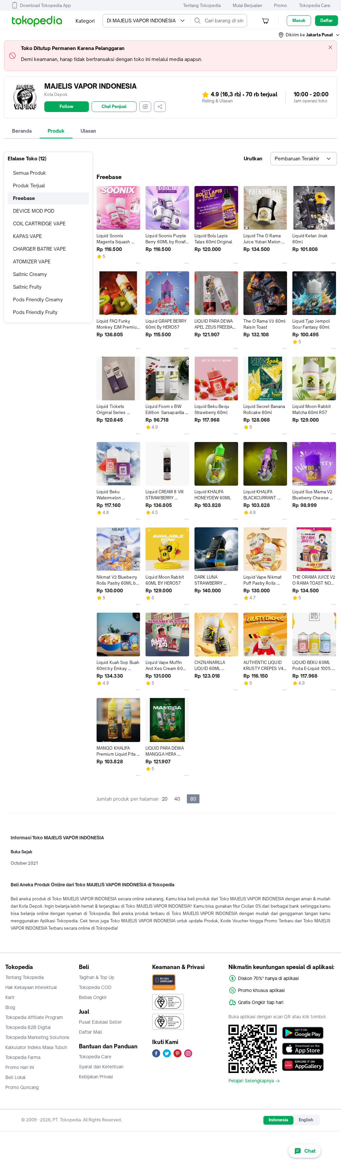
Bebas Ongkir (93, 997)
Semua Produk (29, 173)
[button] (309, 35)
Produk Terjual (29, 185)
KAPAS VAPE (27, 236)
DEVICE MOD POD (33, 211)
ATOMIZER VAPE (32, 261)
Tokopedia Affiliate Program (34, 1017)
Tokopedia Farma (22, 1057)
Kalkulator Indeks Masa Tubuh (36, 1047)
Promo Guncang (22, 1087)
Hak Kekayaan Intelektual (31, 987)
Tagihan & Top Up (96, 977)
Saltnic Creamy (30, 274)
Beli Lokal (15, 1077)
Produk (56, 131)
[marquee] (170, 55)
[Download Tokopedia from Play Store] (303, 1032)
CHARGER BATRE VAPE (39, 249)
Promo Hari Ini (19, 1067)
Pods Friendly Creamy (38, 299)
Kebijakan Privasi (96, 1076)
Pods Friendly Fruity (35, 312)
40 (177, 799)
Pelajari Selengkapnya (251, 1081)
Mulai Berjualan (247, 5)
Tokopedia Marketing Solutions (37, 1037)
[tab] (22, 131)
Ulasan (88, 131)
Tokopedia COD (95, 987)
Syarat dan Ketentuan (101, 1066)
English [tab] (306, 1119)
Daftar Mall (90, 1032)
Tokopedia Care (314, 5)
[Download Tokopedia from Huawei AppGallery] (303, 1064)
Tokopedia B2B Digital (28, 1027)
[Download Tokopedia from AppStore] (303, 1048)
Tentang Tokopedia (202, 5)
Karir (10, 997)
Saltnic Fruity (27, 287)
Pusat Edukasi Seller (100, 1022)
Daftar (326, 20)
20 (165, 799)
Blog (10, 1007)
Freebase (24, 198)
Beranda (22, 131)
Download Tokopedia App (45, 5)
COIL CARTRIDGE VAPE (39, 223)
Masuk (298, 20)
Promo (280, 5)
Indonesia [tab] (278, 1119)
